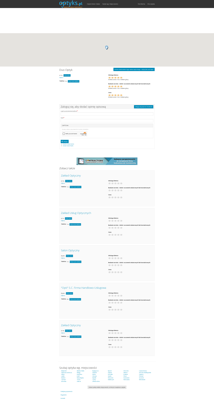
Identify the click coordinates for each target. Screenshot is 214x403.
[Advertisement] (107, 20)
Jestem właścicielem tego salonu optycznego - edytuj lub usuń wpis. (134, 69)
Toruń (78, 379)
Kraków (125, 374)
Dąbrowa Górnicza (66, 372)
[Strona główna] (72, 4)
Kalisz (63, 374)
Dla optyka (151, 4)
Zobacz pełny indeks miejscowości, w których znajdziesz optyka (107, 387)
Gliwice (125, 372)
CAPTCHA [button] (65, 125)
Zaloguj (65, 141)
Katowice (79, 374)
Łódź (78, 376)
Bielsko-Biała (80, 371)
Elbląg (78, 372)
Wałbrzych (111, 379)
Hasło (62, 118)
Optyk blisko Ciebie (93, 4)
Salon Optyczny (70, 250)
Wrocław (63, 381)
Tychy (94, 379)
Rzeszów (110, 378)
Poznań (141, 376)
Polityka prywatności (66, 391)
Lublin (63, 376)
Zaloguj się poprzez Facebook (143, 107)
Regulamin (64, 395)
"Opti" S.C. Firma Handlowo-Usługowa (83, 287)
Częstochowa (143, 371)
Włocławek (142, 379)
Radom (63, 378)
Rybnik (94, 378)
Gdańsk (94, 372)
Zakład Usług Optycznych (76, 213)
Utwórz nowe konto (68, 144)
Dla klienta (141, 4)
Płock (125, 376)
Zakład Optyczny (71, 175)
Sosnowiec (126, 378)
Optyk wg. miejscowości (110, 4)
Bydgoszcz (95, 371)
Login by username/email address (69, 111)
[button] (107, 48)
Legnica (141, 374)
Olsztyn (94, 376)
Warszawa (126, 379)
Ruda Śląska (80, 378)
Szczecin (141, 378)
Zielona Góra (96, 381)
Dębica (61, 77)
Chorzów (126, 371)
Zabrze (79, 381)
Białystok (64, 371)
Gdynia (110, 372)
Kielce (94, 374)
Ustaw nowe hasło (68, 146)
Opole (109, 376)
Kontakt (63, 398)
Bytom (110, 371)
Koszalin (110, 374)
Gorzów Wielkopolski (145, 372)
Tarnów (63, 379)
